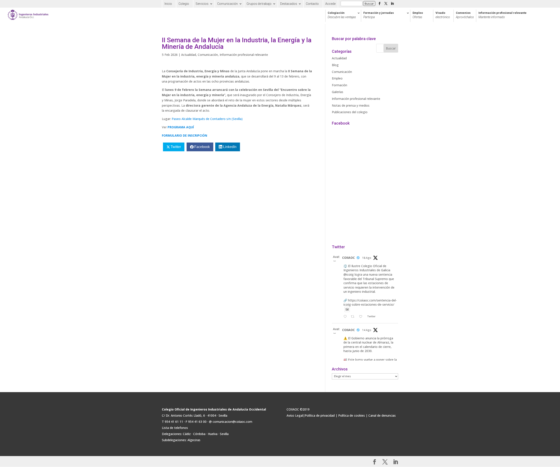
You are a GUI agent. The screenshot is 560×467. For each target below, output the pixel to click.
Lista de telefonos (175, 428)
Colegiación (342, 15)
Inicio (168, 3)
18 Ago (366, 258)
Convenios (465, 15)
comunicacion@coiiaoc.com (232, 421)
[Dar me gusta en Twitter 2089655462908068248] (362, 317)
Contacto (312, 3)
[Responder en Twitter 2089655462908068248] (346, 317)
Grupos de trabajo (259, 3)
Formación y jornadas (378, 15)
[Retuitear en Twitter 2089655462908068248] (354, 317)
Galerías (337, 92)
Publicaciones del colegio (350, 112)
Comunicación (227, 3)
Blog (335, 65)
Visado (443, 15)
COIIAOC (348, 258)
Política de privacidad (320, 415)
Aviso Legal (295, 415)
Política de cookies (351, 415)
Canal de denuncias (382, 415)
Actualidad (188, 55)
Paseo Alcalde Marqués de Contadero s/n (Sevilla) (207, 119)
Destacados (288, 3)
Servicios (202, 3)
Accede (330, 3)
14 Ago (366, 330)
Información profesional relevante (502, 15)
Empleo (418, 15)
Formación (339, 85)
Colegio (183, 3)
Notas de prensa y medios (350, 105)
